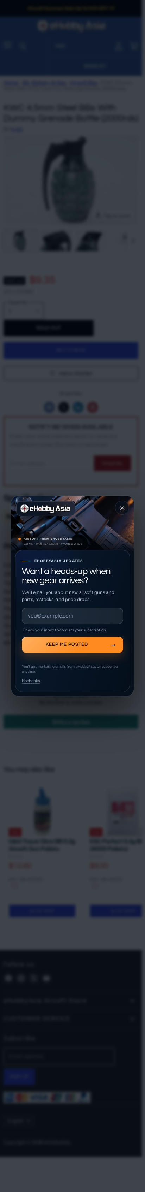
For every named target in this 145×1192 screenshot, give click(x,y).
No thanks (31, 680)
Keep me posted (67, 644)
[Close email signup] (122, 508)
